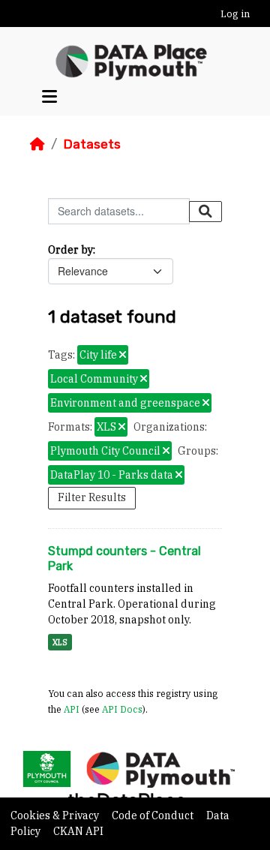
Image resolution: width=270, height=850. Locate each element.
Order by (70, 250)
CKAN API (78, 831)
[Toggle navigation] (49, 97)
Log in (235, 14)
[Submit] (205, 211)
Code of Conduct (154, 815)
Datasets (92, 144)
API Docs (122, 709)
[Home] (37, 144)
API (72, 709)
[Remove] (122, 355)
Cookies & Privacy (55, 815)
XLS (60, 642)
